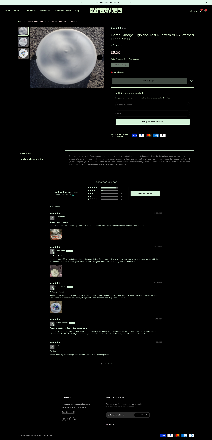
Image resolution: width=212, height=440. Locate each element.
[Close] (206, 2)
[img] (55, 213)
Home (20, 21)
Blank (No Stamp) (120, 65)
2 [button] (105, 363)
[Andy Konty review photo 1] (56, 234)
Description (26, 153)
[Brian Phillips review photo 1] (56, 307)
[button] (116, 28)
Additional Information (31, 159)
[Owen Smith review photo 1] (56, 271)
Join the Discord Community (106, 2)
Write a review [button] (145, 193)
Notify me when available (152, 122)
